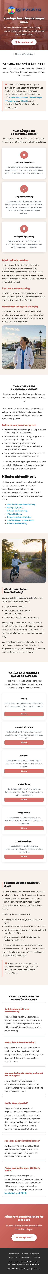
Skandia (24, 101)
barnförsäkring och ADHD (15, 1193)
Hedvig (24, 698)
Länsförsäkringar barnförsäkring (20, 520)
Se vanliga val (25, 42)
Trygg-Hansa (12, 101)
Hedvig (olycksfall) (15, 508)
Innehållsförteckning (25, 54)
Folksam (24, 97)
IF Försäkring (24, 784)
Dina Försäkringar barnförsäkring (21, 504)
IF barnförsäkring (14, 514)
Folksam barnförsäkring (17, 511)
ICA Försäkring (15, 97)
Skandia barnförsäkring (17, 523)
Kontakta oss (36, 1269)
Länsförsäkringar (35, 97)
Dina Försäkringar (24, 727)
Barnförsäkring (14, 1253)
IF (6, 101)
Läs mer (24, 714)
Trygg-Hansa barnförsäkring (19, 517)
